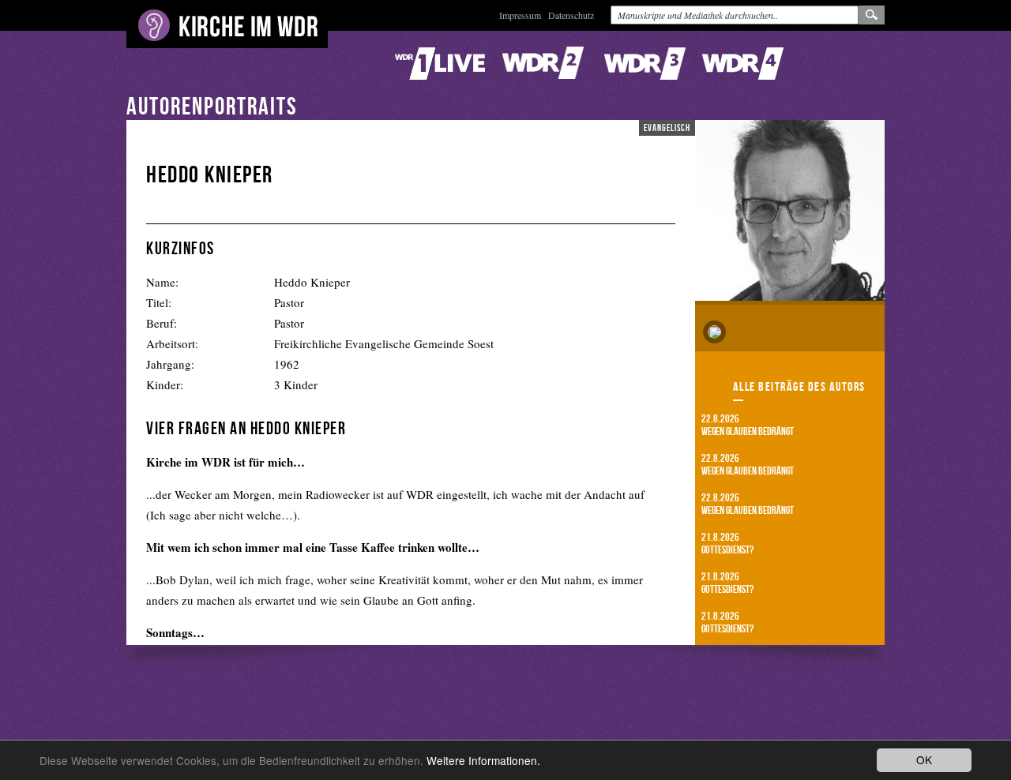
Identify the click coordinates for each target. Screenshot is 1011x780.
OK (924, 759)
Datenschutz (571, 15)
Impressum (520, 15)
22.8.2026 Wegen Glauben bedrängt (747, 424)
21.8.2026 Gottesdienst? (727, 543)
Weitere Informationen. (483, 760)
